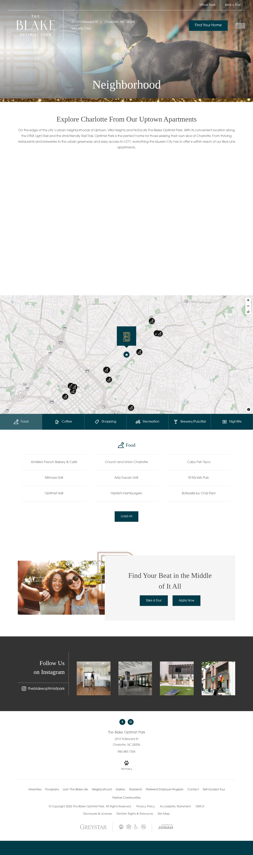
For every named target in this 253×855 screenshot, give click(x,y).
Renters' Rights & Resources (135, 814)
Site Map (164, 814)
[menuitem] (34, 790)
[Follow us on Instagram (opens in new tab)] (131, 722)
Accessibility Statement (175, 806)
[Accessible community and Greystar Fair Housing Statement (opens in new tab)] (136, 828)
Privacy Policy (145, 806)
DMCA (200, 806)
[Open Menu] (240, 25)
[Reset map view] (248, 311)
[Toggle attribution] (248, 409)
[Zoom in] (248, 300)
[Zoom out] (248, 306)
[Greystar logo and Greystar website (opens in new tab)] (93, 829)
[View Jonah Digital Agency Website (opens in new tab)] (165, 827)
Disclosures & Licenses (97, 814)
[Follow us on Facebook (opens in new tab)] (122, 722)
